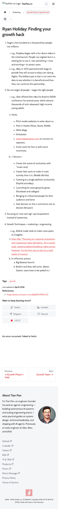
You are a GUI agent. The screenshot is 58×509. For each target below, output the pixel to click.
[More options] (10, 19)
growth (13, 281)
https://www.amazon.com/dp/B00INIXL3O (27, 294)
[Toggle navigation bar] (53, 4)
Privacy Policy (9, 478)
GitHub (5, 441)
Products (6, 464)
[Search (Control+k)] (46, 3)
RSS (4, 455)
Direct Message (9, 473)
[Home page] (5, 12)
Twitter (5, 450)
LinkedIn (6, 445)
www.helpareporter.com (27, 138)
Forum (5, 468)
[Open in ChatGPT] (5, 19)
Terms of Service (10, 482)
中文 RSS (6, 459)
